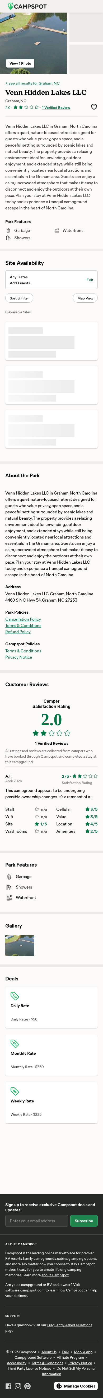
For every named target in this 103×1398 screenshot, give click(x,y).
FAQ (65, 1351)
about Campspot (55, 1274)
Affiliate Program (70, 1357)
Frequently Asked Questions (69, 1324)
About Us (49, 1351)
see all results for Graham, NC (34, 83)
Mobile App (83, 1351)
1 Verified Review (56, 107)
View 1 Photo (20, 63)
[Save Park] (94, 107)
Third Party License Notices (29, 1368)
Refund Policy (18, 631)
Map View (85, 298)
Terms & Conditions (23, 625)
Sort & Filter (19, 298)
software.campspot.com (25, 1290)
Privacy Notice (18, 657)
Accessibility (16, 1362)
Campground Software (33, 1357)
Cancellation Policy (23, 619)
